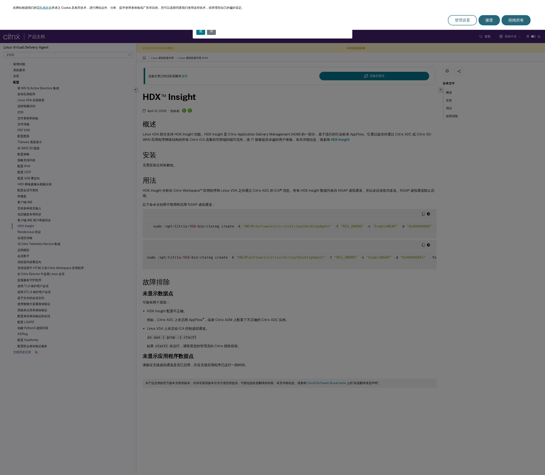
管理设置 (462, 20)
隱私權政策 (44, 7)
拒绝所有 (516, 20)
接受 (489, 20)
